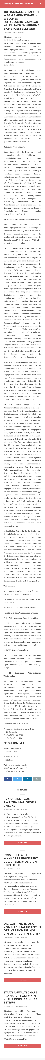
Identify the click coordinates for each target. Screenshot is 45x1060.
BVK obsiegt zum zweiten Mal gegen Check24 (20, 802)
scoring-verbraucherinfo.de (18, 4)
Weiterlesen (22, 842)
